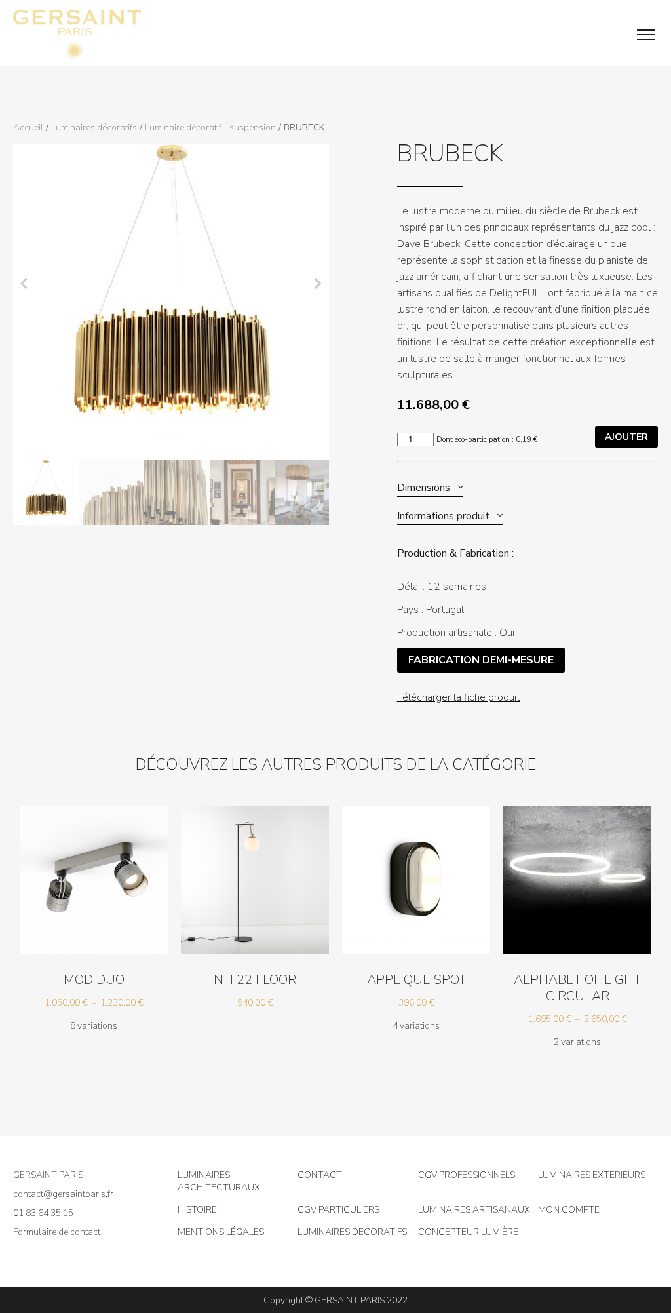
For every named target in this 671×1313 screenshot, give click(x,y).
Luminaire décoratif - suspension (210, 127)
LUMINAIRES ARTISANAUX (474, 1210)
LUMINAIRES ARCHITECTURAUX (219, 1181)
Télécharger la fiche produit (458, 697)
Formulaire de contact (56, 1232)
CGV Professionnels (466, 1175)
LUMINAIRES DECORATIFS (352, 1232)
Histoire (197, 1210)
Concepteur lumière (468, 1232)
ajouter (626, 437)
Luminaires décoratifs (94, 127)
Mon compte (569, 1210)
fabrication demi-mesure (481, 660)
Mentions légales (221, 1232)
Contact (319, 1175)
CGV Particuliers (338, 1210)
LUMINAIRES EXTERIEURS (591, 1175)
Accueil (28, 127)
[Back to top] (651, 1260)
